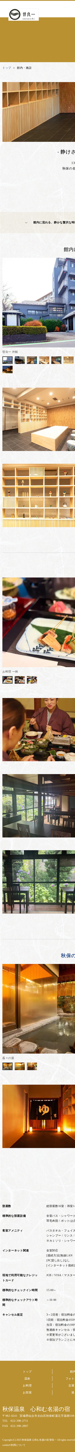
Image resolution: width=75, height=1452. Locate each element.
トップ (27, 1371)
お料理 (27, 1385)
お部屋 (27, 1392)
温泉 (27, 1378)
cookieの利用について (13, 1445)
